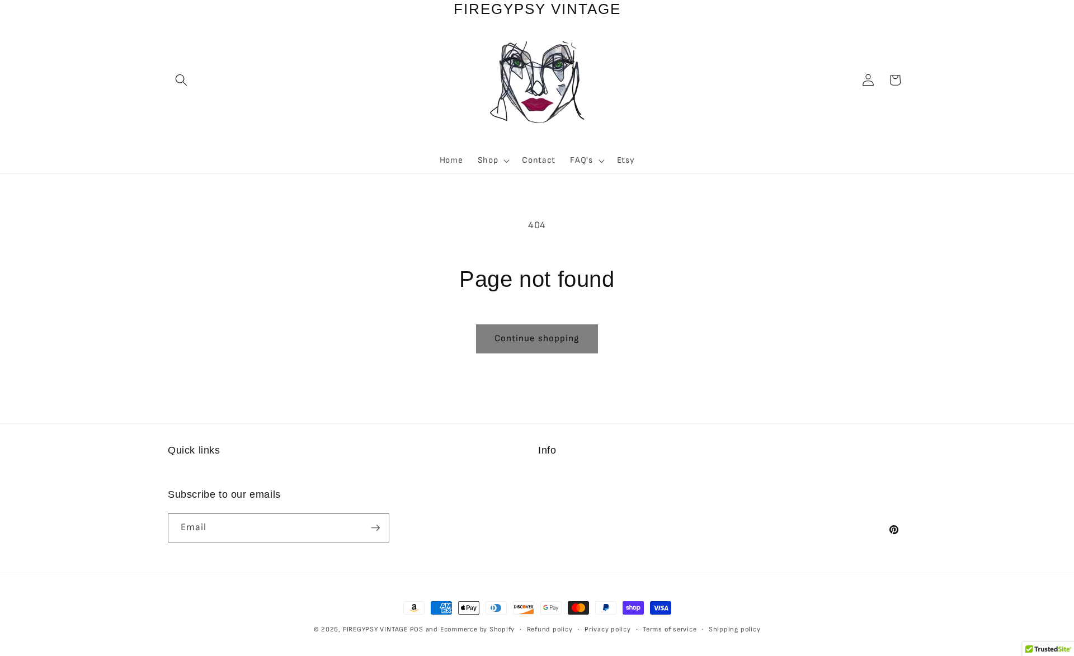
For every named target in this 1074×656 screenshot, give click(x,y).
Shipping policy (735, 629)
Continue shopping (537, 338)
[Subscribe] (375, 527)
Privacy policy (608, 629)
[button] (181, 80)
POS (416, 629)
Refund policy (550, 629)
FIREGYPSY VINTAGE (376, 629)
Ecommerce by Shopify (477, 629)
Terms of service (669, 629)
